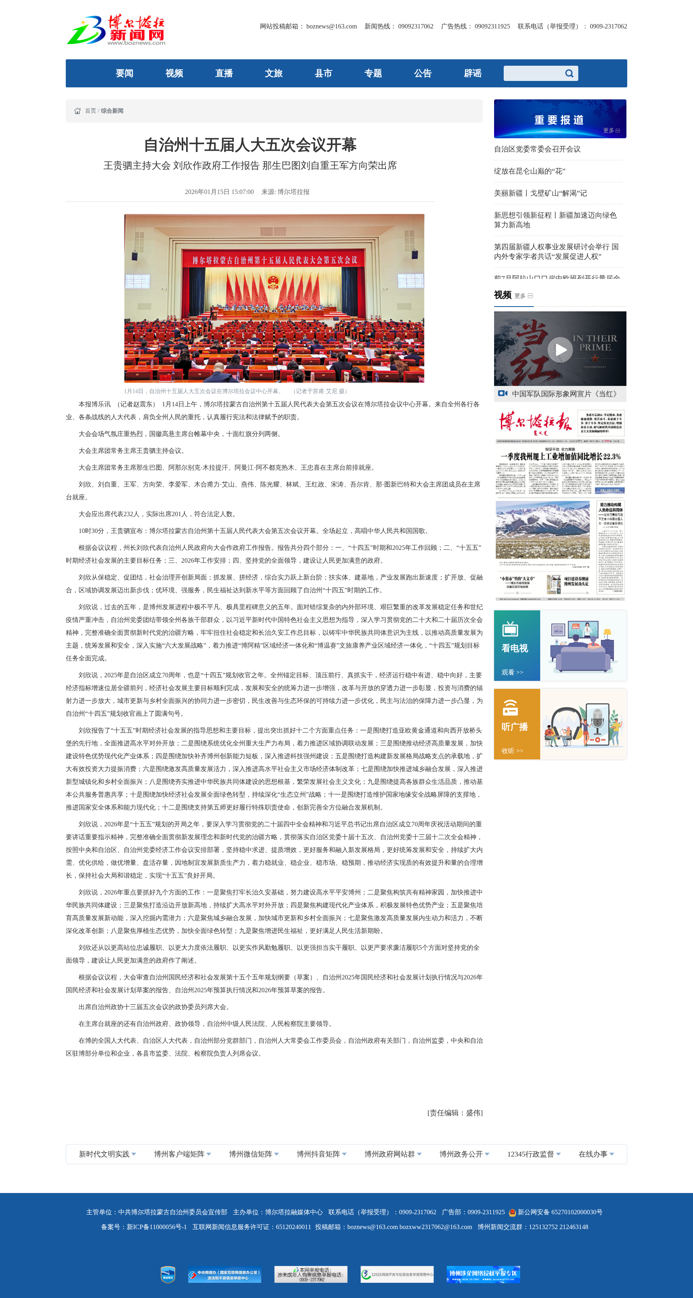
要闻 (125, 73)
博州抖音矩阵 (318, 1154)
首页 (91, 111)
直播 (224, 73)
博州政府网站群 (390, 1154)
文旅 (274, 73)
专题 (373, 73)
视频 (174, 73)
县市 (323, 73)
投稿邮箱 (328, 1226)
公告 (423, 73)
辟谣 (473, 73)
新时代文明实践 (104, 1154)
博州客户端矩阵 (179, 1154)
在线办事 (593, 1154)
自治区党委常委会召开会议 (537, 149)
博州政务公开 (461, 1154)
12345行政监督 (530, 1154)
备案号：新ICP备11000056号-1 (144, 1226)
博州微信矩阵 (250, 1154)
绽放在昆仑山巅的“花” (529, 171)
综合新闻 (112, 111)
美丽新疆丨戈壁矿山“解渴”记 (540, 193)
